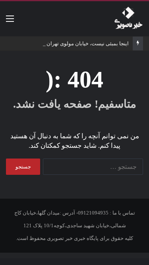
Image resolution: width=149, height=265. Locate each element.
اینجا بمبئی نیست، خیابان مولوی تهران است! (81, 43)
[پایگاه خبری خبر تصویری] (128, 19)
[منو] (10, 22)
